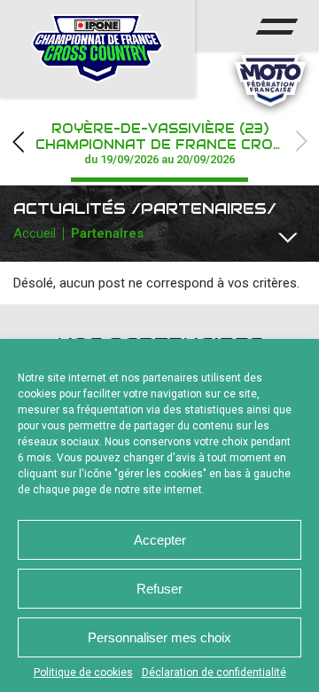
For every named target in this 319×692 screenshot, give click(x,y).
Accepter (160, 539)
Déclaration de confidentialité (214, 672)
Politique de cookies (83, 672)
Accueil (34, 233)
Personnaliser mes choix (159, 637)
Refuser (159, 588)
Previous (17, 141)
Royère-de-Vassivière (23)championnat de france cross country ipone (177, 143)
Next (301, 141)
